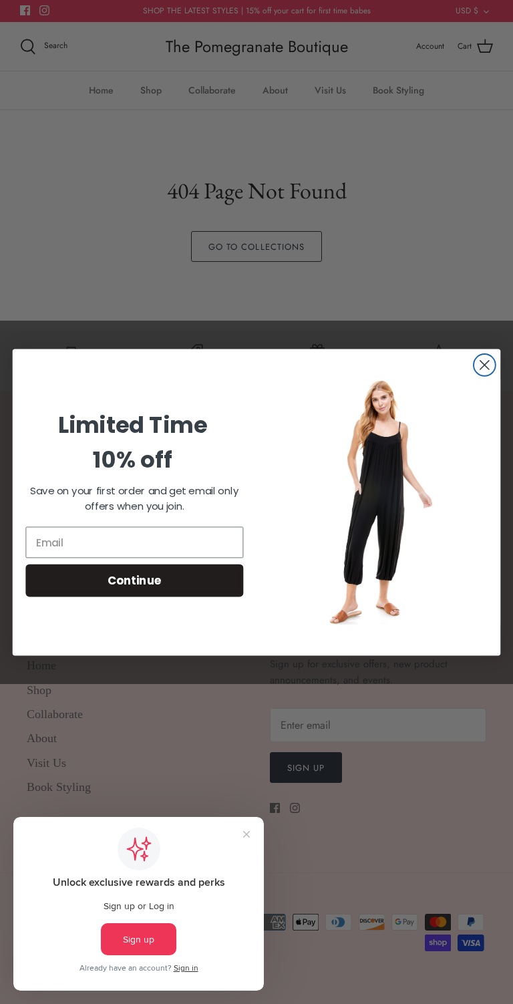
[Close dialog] (485, 365)
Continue (135, 579)
